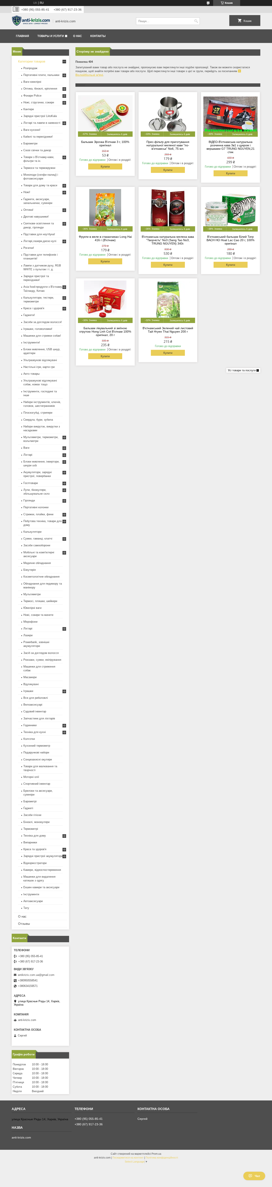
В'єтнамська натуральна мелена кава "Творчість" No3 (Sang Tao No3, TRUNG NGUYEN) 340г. (168, 240)
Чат (257, 1176)
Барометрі (30, 801)
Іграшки (28, 691)
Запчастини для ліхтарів (39, 718)
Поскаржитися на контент (128, 1157)
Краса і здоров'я (33, 308)
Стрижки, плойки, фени (38, 514)
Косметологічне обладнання (41, 576)
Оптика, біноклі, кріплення (40, 88)
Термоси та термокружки (39, 167)
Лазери (28, 635)
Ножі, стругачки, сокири (38, 102)
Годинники (30, 725)
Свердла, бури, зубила (38, 419)
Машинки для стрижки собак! (42, 335)
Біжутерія (29, 569)
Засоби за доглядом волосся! (42, 322)
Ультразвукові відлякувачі (40, 360)
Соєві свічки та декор (37, 150)
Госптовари (30, 483)
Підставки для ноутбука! (39, 234)
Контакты (98, 36)
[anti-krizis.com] (31, 21)
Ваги (26, 447)
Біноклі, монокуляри (36, 822)
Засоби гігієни (32, 815)
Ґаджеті (28, 808)
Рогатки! (28, 247)
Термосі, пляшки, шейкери (40, 601)
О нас (77, 36)
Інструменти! (31, 342)
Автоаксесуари (33, 901)
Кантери (28, 109)
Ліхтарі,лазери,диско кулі (39, 241)
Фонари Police (32, 95)
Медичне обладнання (37, 563)
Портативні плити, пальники (41, 75)
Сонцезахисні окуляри (37, 759)
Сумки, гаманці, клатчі (37, 538)
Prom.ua (156, 1153)
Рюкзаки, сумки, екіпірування (42, 659)
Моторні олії (31, 777)
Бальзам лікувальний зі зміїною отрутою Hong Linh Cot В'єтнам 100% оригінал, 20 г (105, 331)
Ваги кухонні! (31, 129)
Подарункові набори (36, 752)
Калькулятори (32, 531)
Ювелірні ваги (32, 607)
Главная (22, 36)
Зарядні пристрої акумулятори (43, 856)
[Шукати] (196, 21)
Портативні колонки (35, 507)
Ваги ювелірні (32, 81)
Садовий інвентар (34, 711)
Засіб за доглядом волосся (41, 653)
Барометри (30, 143)
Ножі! (26, 192)
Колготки (29, 738)
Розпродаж (30, 68)
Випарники (30, 842)
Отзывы (24, 923)
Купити (105, 166)
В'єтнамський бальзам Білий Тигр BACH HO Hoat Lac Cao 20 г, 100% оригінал (230, 240)
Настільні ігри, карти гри (39, 367)
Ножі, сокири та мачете (38, 614)
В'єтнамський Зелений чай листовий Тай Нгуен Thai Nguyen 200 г (168, 329)
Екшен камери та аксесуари (41, 887)
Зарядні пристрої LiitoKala (40, 116)
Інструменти (31, 894)
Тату (26, 907)
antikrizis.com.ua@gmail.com (36, 974)
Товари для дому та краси (40, 185)
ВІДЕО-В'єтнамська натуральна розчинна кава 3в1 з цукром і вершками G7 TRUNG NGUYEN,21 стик (231, 147)
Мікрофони (30, 621)
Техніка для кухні (34, 732)
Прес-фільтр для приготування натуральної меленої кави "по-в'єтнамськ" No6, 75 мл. (167, 145)
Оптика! (28, 209)
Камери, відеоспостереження (42, 869)
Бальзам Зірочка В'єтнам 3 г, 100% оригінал (105, 143)
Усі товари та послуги (242, 370)
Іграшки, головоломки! (37, 328)
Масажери (30, 677)
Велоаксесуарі (32, 704)
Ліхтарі (27, 454)
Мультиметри (32, 594)
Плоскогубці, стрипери (37, 412)
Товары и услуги (50, 36)
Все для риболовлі (35, 697)
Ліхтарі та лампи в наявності (41, 122)
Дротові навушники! (36, 216)
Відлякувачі (31, 684)
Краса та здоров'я (34, 849)
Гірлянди (29, 500)
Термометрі (30, 828)
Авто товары (31, 373)
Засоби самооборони (36, 545)
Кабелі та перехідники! (38, 136)
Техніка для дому (34, 835)
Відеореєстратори (35, 863)
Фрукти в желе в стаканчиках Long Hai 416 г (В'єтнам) (105, 238)
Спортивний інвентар (36, 783)
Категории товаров (31, 61)
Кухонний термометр (36, 745)
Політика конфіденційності (162, 1157)
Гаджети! (29, 315)
